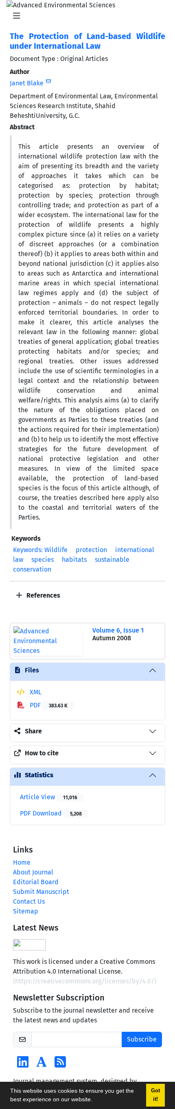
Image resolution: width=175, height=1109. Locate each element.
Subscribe (142, 1039)
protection (91, 550)
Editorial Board (36, 882)
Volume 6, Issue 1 (118, 630)
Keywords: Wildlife (40, 550)
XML (35, 692)
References (42, 595)
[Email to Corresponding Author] (48, 81)
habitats (74, 559)
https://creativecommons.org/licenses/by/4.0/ (84, 981)
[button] (95, 1100)
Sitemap (25, 911)
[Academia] (41, 1064)
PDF (48, 705)
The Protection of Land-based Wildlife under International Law (87, 41)
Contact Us (29, 901)
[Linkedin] (23, 1064)
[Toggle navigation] (85, 16)
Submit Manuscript (41, 892)
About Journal (33, 872)
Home (22, 862)
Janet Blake (27, 83)
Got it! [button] (155, 1095)
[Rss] (60, 1064)
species (42, 559)
